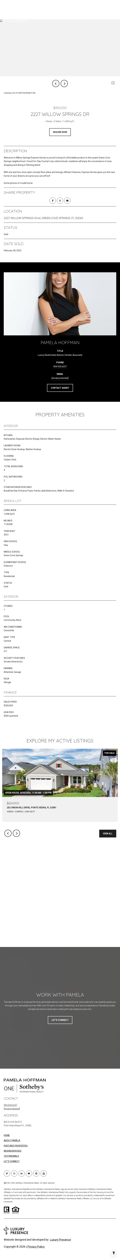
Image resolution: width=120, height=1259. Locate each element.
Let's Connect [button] (60, 1020)
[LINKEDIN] (21, 1173)
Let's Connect (12, 1161)
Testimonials (11, 1156)
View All (107, 833)
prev (55, 83)
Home (7, 1135)
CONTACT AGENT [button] (60, 388)
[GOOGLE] (36, 1173)
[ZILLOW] (43, 1173)
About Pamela (12, 1140)
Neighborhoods (12, 1151)
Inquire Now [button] (60, 132)
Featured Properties (16, 1146)
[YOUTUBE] (29, 1173)
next (64, 83)
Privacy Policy (36, 1246)
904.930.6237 (60, 366)
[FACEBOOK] (7, 1173)
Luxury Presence (60, 1239)
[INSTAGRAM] (14, 1173)
